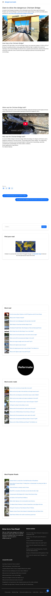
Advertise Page (15, 592)
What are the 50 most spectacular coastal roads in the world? (23, 408)
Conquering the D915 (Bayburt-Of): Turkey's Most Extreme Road (23, 494)
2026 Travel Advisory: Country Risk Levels (11, 566)
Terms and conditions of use (25, 592)
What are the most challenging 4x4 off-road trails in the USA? (23, 321)
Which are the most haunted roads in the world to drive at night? (23, 334)
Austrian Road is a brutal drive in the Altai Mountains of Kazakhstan (24, 480)
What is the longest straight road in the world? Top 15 (21, 341)
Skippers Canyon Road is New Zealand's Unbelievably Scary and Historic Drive (26, 511)
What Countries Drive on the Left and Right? (11, 575)
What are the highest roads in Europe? (18, 344)
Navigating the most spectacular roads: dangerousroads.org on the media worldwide (20, 582)
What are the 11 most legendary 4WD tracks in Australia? (14, 573)
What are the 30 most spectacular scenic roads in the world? (22, 415)
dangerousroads (10, 2)
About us (41, 592)
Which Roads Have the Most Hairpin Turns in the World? (22, 331)
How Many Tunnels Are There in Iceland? (11, 564)
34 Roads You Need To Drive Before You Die (19, 405)
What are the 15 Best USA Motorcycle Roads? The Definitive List (23, 422)
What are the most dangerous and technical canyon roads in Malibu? (24, 394)
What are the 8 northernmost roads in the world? (12, 579)
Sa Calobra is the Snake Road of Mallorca (18, 497)
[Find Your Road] (25, 246)
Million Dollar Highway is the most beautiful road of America (22, 501)
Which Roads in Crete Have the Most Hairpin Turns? (21, 324)
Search (44, 226)
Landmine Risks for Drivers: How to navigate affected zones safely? (16, 568)
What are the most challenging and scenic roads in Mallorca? (15, 570)
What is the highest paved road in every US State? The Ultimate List (24, 348)
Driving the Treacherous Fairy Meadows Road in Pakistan (22, 507)
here (16, 535)
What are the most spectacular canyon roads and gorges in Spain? (24, 401)
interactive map (37, 253)
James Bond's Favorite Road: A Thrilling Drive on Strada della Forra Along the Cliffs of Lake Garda (28, 484)
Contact (46, 592)
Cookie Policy (35, 592)
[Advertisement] (25, 95)
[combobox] (23, 226)
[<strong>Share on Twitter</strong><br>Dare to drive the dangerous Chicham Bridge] (6, 188)
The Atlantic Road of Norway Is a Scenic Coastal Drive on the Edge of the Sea (26, 504)
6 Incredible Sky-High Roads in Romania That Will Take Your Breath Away (17, 584)
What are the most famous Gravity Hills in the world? (21, 388)
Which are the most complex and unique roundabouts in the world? (24, 398)
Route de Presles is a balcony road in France (19, 487)
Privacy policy (7, 592)
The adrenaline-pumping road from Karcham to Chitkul (15, 195)
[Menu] (3, 2)
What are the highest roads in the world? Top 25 (20, 351)
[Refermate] (25, 367)
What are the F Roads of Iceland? (17, 317)
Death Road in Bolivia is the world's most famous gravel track (23, 514)
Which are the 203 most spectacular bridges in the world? (22, 338)
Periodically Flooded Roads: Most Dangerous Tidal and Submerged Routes (25, 327)
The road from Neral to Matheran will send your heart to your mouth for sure (31, 199)
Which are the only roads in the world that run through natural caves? (24, 391)
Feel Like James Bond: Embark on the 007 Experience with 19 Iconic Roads (26, 314)
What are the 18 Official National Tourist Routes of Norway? (22, 411)
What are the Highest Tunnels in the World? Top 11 (13, 577)
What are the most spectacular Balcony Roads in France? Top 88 (23, 418)
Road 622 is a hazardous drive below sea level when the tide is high (24, 490)
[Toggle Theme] (47, 590)
